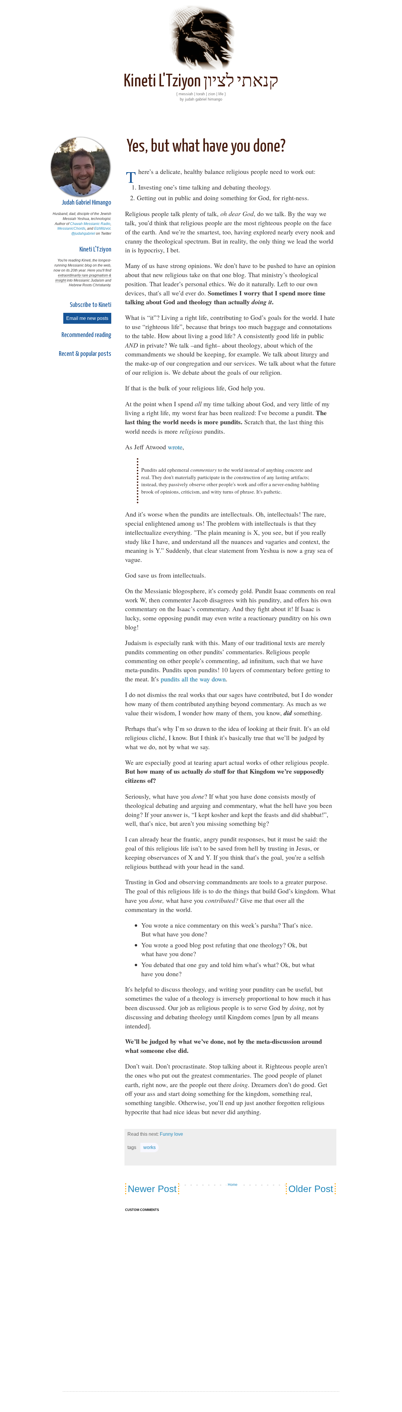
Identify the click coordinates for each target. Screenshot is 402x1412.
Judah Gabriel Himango (86, 202)
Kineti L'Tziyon (95, 249)
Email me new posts (87, 318)
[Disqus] (230, 1293)
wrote (175, 447)
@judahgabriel (83, 233)
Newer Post (152, 1188)
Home (232, 1185)
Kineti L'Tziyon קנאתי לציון (201, 81)
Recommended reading (86, 335)
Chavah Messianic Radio (90, 224)
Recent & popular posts (85, 354)
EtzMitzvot (102, 228)
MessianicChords (71, 228)
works (149, 1147)
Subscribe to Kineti (90, 305)
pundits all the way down (193, 679)
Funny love (171, 1134)
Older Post (310, 1188)
